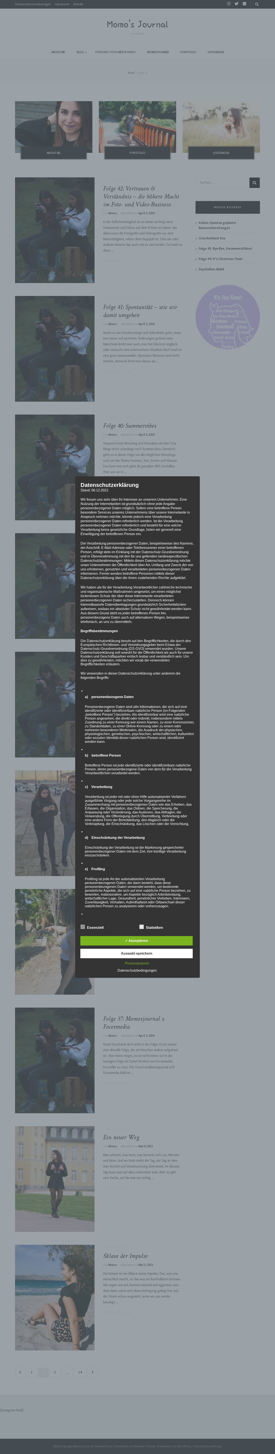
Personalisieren (137, 963)
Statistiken (154, 927)
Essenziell (95, 927)
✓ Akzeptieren (136, 941)
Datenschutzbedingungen (137, 970)
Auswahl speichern (136, 953)
